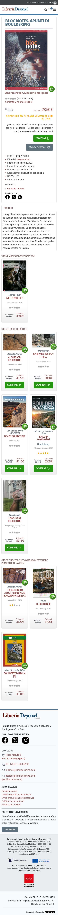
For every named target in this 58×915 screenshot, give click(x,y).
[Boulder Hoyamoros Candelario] (43, 412)
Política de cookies (11, 804)
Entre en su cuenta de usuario (40, 2)
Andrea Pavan (14, 93)
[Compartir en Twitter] (13, 196)
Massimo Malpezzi (36, 93)
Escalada (11, 188)
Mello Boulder (14, 298)
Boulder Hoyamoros (43, 438)
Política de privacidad (13, 801)
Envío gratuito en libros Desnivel (18, 797)
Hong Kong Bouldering (14, 519)
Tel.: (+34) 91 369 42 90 (17, 764)
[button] (45, 9)
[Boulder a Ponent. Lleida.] (43, 341)
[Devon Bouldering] (14, 411)
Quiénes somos (9, 791)
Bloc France (43, 604)
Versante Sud (23, 159)
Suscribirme (10, 829)
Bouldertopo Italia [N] (14, 675)
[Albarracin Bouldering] (14, 342)
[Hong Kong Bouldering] (14, 496)
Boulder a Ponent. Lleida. (43, 355)
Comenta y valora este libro (19, 101)
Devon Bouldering (14, 436)
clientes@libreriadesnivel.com (20, 769)
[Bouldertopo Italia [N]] (14, 650)
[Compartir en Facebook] (7, 196)
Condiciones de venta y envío (16, 794)
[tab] (8, 208)
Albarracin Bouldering (14, 358)
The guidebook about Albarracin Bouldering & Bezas (15, 593)
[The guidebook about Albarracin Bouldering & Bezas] (14, 575)
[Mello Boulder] (14, 275)
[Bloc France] (43, 582)
